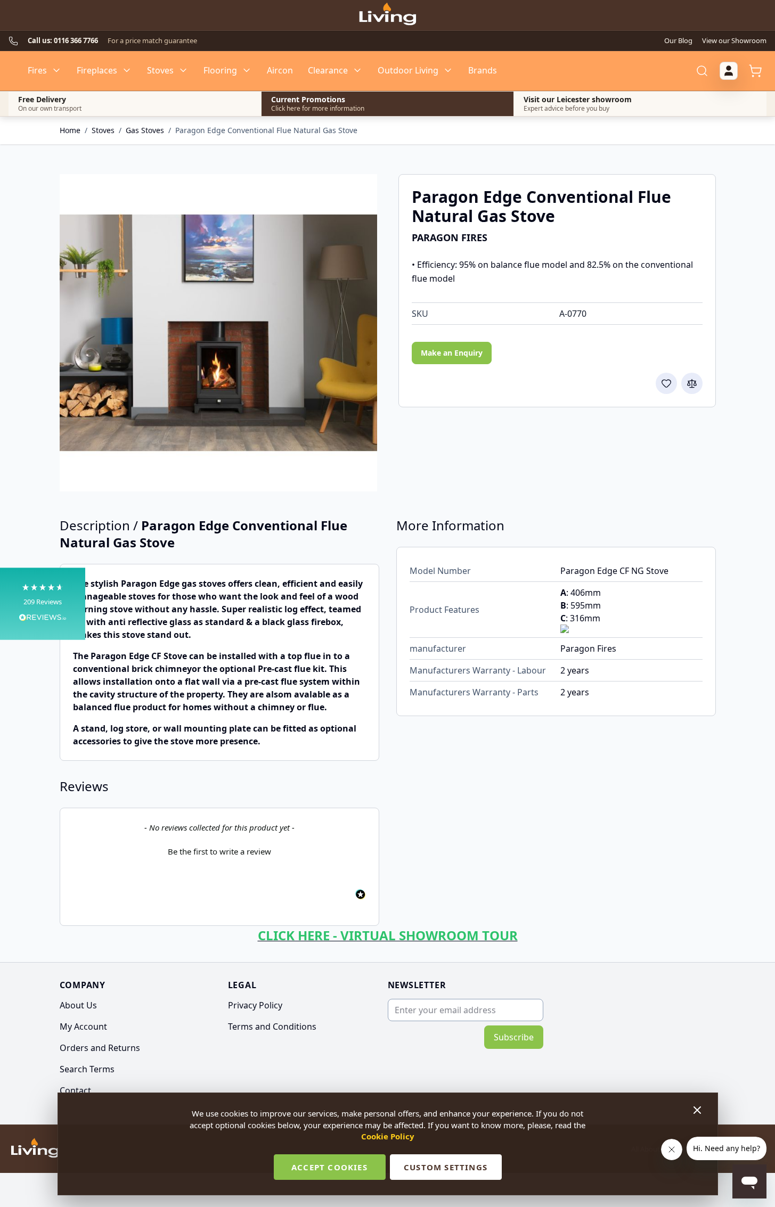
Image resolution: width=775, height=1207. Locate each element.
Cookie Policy (387, 1136)
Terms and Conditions (272, 1026)
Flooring (220, 70)
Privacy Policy (255, 1005)
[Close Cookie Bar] (698, 1110)
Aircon (280, 70)
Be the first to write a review (219, 851)
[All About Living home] (35, 1149)
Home (70, 130)
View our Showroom (734, 40)
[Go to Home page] (387, 15)
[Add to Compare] (692, 383)
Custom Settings (445, 1167)
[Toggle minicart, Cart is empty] (755, 71)
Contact (75, 1090)
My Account (83, 1026)
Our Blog (678, 40)
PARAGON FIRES (449, 237)
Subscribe (514, 1037)
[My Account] (729, 71)
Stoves (160, 70)
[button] (42, 603)
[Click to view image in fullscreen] (218, 332)
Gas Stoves (145, 130)
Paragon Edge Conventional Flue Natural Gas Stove (266, 130)
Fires (37, 70)
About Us (78, 1005)
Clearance (328, 70)
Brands (482, 70)
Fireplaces (97, 70)
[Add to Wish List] (666, 383)
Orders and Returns (100, 1048)
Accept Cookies (329, 1167)
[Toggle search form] (702, 71)
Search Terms (87, 1069)
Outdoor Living (408, 70)
